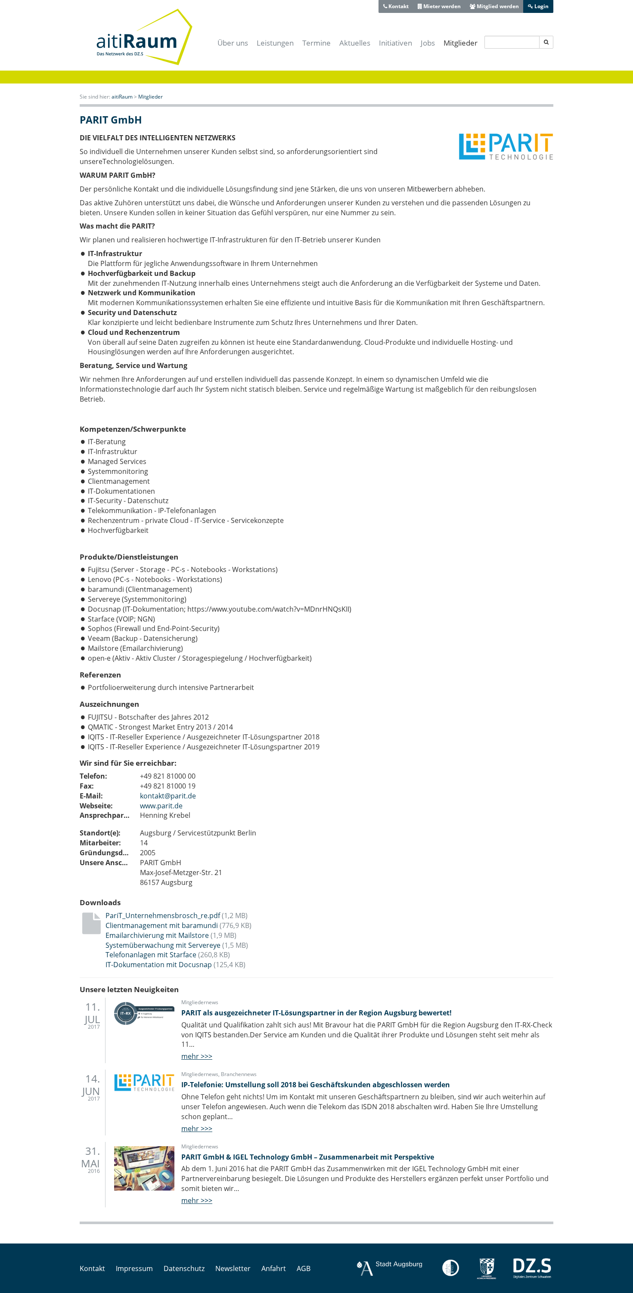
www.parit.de (161, 805)
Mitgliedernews (199, 1002)
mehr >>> (196, 1056)
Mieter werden (441, 6)
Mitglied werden (497, 6)
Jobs (428, 43)
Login (541, 6)
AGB (303, 1268)
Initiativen (395, 43)
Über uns (232, 43)
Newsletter (233, 1268)
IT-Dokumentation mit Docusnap (175, 964)
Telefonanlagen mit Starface (168, 954)
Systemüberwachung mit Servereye (177, 945)
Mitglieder (461, 43)
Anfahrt (273, 1268)
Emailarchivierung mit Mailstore (171, 935)
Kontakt (398, 6)
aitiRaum (122, 96)
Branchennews (239, 1074)
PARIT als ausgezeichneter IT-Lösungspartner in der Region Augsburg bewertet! (316, 1013)
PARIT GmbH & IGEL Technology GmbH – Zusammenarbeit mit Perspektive (307, 1157)
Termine (316, 43)
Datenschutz (184, 1268)
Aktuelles (354, 43)
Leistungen (275, 43)
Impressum (134, 1268)
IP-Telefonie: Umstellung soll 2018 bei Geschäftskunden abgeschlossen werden (315, 1084)
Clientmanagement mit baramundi (178, 925)
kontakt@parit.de (168, 796)
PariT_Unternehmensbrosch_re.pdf (177, 915)
